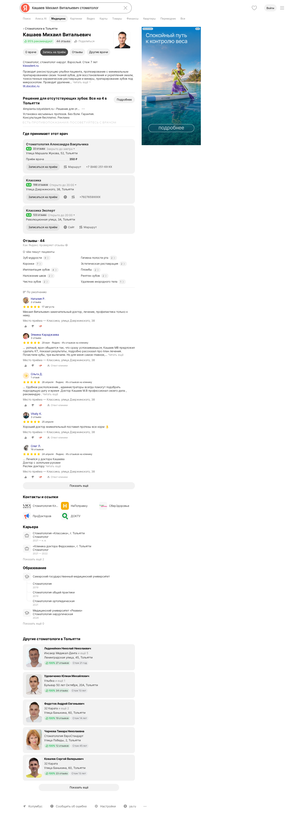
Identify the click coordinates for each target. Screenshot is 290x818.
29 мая (46, 342)
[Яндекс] (25, 8)
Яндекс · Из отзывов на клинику (70, 342)
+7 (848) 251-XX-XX (99, 166)
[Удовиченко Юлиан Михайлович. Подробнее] (79, 684)
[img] (31, 306)
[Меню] (282, 8)
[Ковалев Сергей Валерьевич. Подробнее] (79, 767)
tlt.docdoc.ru (31, 86)
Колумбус (35, 806)
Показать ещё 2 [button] (33, 559)
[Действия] (83, 108)
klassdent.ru (31, 65)
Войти (270, 8)
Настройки (108, 806)
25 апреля (47, 421)
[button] (72, 166)
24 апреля (48, 454)
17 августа (48, 306)
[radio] (25, 326)
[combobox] (75, 8)
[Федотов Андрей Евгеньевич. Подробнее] (79, 712)
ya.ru (132, 806)
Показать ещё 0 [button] (33, 623)
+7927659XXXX (90, 197)
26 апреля (47, 382)
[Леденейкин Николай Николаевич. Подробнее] (79, 657)
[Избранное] (254, 8)
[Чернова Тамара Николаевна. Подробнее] (79, 739)
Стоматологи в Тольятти (41, 28)
